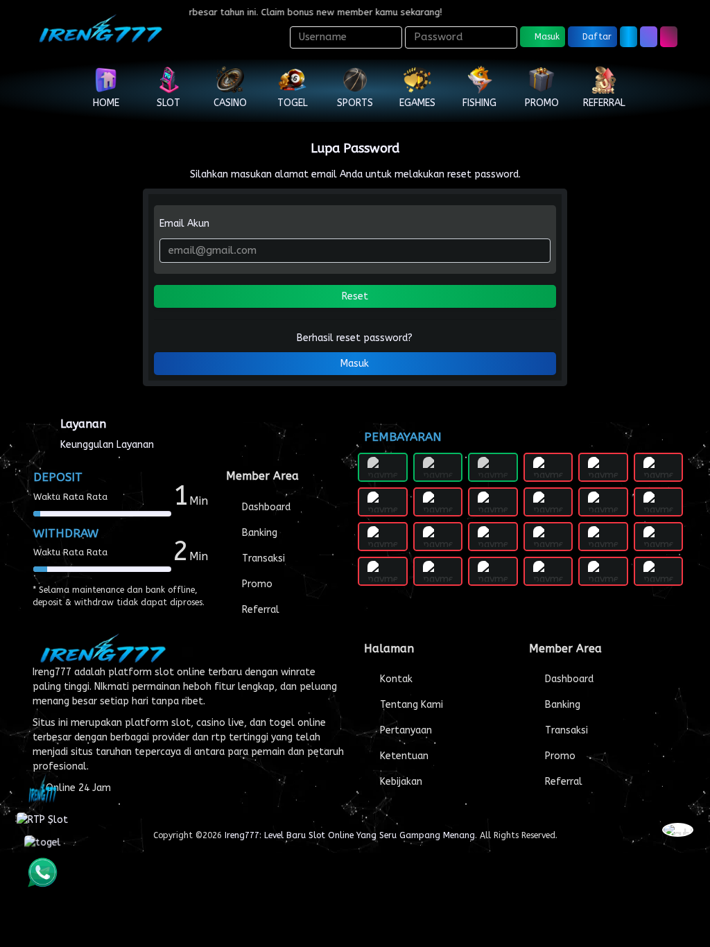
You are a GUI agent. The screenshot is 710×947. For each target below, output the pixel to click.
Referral (259, 610)
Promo (255, 584)
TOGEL (292, 103)
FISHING (479, 103)
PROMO (542, 103)
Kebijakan (399, 782)
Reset (355, 296)
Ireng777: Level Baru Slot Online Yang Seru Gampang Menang (350, 835)
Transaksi (262, 558)
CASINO (230, 103)
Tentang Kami (410, 705)
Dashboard (265, 507)
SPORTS (355, 103)
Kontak (395, 679)
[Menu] (668, 36)
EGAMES (417, 103)
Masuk (546, 37)
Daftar (596, 37)
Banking (258, 533)
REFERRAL (604, 103)
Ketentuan (402, 756)
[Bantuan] (628, 36)
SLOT (168, 103)
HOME (106, 103)
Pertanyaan (404, 730)
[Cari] (648, 36)
